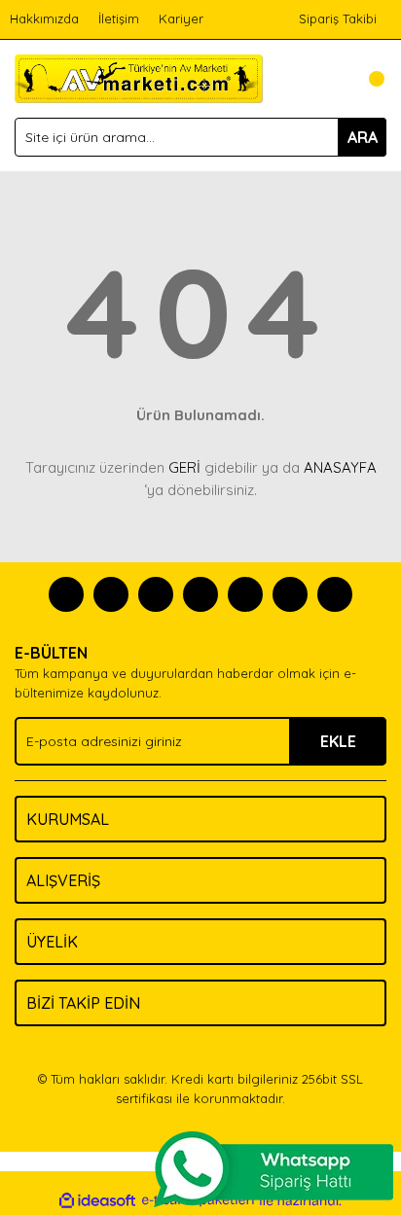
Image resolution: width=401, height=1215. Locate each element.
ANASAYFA (340, 467)
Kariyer (181, 18)
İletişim (118, 18)
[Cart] (366, 78)
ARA (362, 137)
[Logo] (139, 77)
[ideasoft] (97, 1200)
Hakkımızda (44, 18)
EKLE (338, 741)
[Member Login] (328, 78)
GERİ (184, 467)
